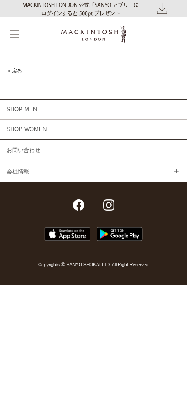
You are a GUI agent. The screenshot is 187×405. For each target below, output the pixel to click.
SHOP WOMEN (27, 129)
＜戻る (14, 71)
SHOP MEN (22, 109)
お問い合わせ (23, 150)
